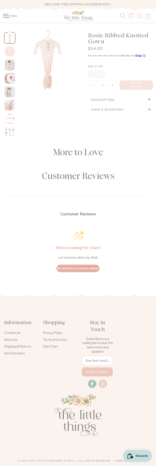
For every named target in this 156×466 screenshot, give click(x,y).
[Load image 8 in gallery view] (9, 132)
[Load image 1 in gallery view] (9, 38)
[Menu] (4, 16)
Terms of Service (55, 340)
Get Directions (14, 353)
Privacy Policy (52, 333)
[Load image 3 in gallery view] (9, 64)
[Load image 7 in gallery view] (9, 118)
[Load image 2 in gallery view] (9, 51)
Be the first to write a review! (78, 268)
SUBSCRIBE (97, 372)
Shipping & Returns (17, 346)
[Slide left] (21, 85)
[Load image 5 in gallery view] (9, 91)
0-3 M (98, 75)
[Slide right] (73, 85)
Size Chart (50, 346)
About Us (10, 340)
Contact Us (12, 333)
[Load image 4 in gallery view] (9, 78)
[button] (4, 16)
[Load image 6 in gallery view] (9, 105)
